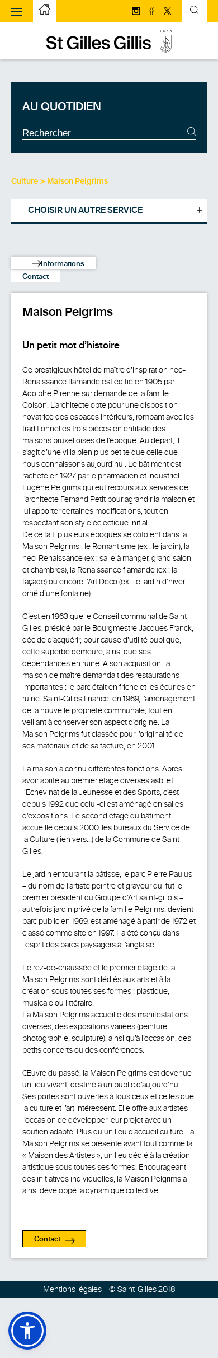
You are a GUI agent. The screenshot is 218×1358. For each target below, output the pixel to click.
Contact (47, 1239)
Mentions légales (72, 1289)
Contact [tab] (35, 277)
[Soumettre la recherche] (191, 133)
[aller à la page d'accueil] (109, 50)
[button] (27, 1330)
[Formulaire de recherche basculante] (194, 11)
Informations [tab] (61, 264)
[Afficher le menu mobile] (17, 11)
